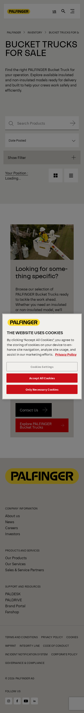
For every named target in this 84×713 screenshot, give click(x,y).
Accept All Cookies (42, 378)
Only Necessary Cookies (42, 389)
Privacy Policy (65, 354)
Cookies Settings (42, 367)
